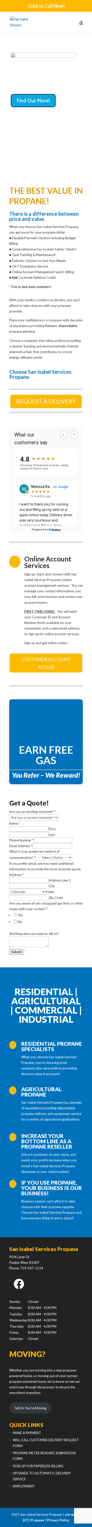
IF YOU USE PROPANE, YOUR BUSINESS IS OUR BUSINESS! (51, 1187)
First (52, 829)
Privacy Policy (58, 1520)
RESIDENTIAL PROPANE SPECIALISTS (51, 1046)
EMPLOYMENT (24, 1486)
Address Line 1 (60, 880)
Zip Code (56, 898)
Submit (16, 952)
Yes (20, 915)
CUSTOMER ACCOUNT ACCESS (46, 663)
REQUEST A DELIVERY (46, 401)
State (50, 892)
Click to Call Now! (46, 6)
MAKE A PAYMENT (27, 1433)
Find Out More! (33, 101)
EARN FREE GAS (46, 754)
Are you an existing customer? (32, 812)
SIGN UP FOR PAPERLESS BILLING (38, 1466)
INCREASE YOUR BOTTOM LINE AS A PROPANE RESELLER (46, 1141)
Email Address (20, 846)
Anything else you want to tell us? (34, 934)
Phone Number (21, 840)
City (52, 886)
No (20, 922)
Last (52, 835)
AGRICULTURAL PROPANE (41, 1092)
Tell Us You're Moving (30, 1408)
